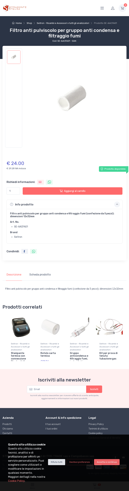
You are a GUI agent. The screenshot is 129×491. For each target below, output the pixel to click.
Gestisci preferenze (79, 462)
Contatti (7, 433)
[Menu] (102, 8)
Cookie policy (96, 433)
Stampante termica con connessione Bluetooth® (18, 357)
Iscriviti (94, 389)
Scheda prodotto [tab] (40, 274)
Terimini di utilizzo (98, 428)
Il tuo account (53, 424)
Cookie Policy (16, 480)
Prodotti (7, 424)
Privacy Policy (96, 424)
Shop (29, 23)
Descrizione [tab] (14, 274)
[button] (64, 204)
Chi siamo (8, 428)
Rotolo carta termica (48, 354)
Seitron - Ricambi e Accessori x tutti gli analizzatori (63, 23)
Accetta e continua (107, 462)
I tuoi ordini (51, 428)
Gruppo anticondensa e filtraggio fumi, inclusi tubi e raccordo (79, 359)
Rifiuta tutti (56, 462)
